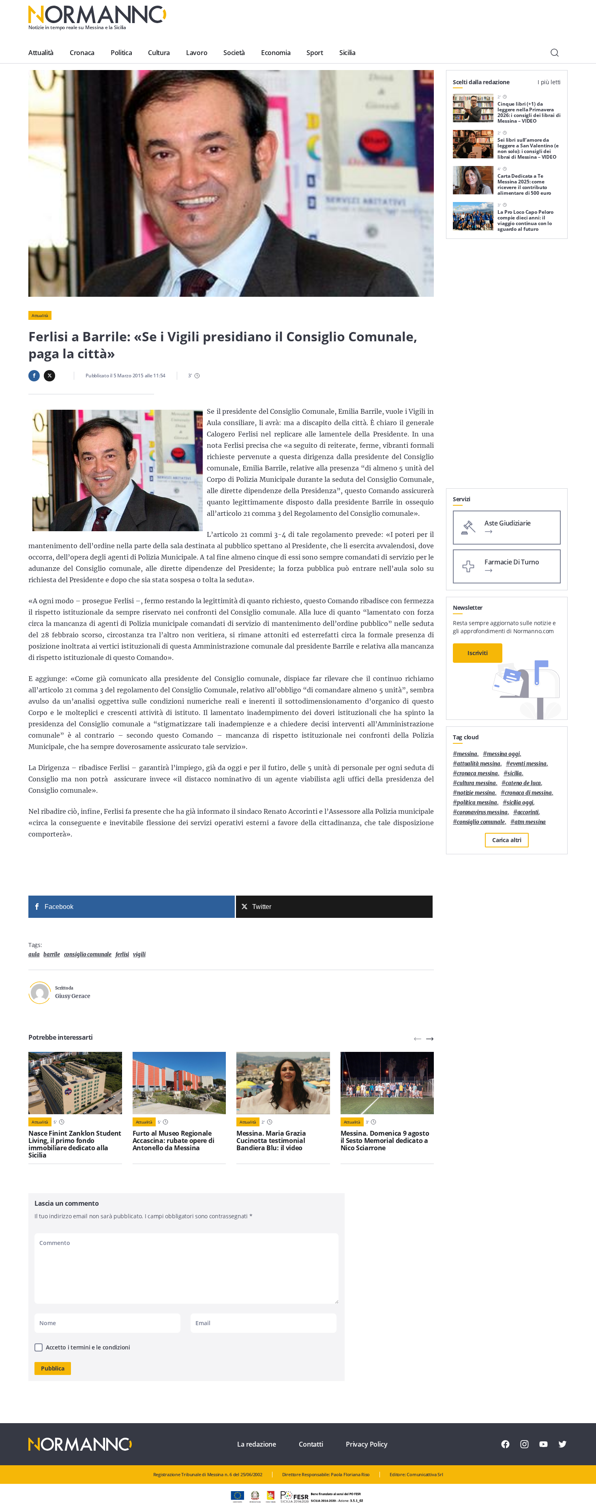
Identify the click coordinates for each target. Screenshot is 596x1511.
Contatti (311, 1444)
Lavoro (196, 52)
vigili (139, 954)
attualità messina (478, 763)
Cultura (159, 52)
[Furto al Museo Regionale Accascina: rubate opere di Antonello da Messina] (179, 1083)
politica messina (477, 802)
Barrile (51, 954)
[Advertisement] (507, 366)
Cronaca (82, 52)
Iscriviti (477, 653)
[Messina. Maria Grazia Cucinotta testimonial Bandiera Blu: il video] (283, 1083)
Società (234, 52)
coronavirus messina (482, 812)
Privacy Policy (367, 1444)
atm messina (530, 822)
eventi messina (528, 763)
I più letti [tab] (549, 82)
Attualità (41, 52)
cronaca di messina (528, 793)
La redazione (256, 1444)
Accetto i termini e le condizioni (88, 1347)
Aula (33, 954)
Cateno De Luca (523, 783)
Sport (315, 52)
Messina (467, 754)
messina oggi (503, 754)
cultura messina (476, 783)
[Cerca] (555, 52)
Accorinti (528, 812)
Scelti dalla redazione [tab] (481, 82)
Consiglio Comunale (88, 954)
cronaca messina (477, 773)
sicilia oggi (520, 802)
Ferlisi (122, 954)
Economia (275, 52)
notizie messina (476, 793)
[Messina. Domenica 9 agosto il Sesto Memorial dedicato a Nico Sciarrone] (387, 1083)
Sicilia (347, 52)
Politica (121, 52)
